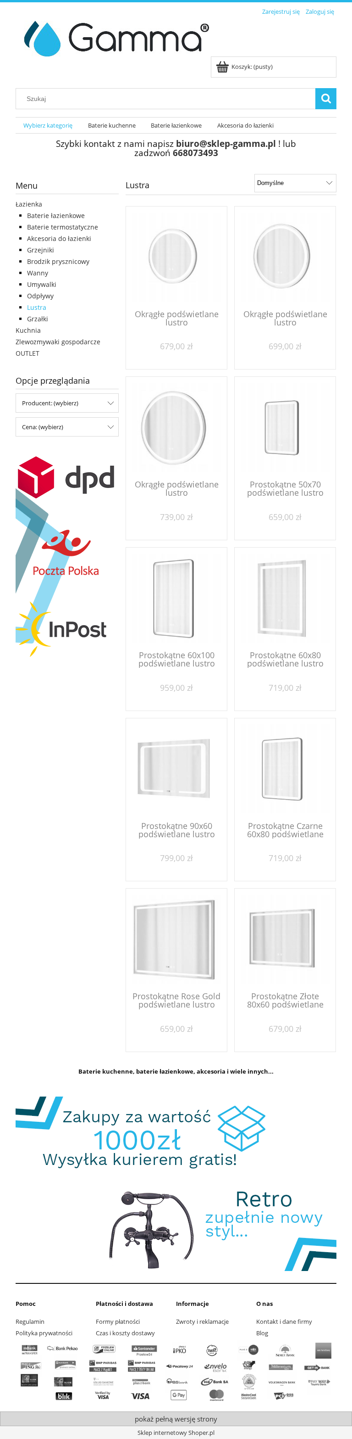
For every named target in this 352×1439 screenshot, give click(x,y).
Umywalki (41, 284)
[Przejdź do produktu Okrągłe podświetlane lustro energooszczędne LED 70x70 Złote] (285, 257)
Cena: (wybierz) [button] (42, 427)
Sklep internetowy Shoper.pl (176, 1432)
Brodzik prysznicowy (58, 261)
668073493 (195, 152)
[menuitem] (48, 126)
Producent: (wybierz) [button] (50, 403)
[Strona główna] (113, 37)
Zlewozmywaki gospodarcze (58, 341)
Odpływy (40, 295)
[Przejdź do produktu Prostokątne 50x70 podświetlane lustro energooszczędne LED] (285, 427)
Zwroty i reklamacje (202, 1321)
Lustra (36, 307)
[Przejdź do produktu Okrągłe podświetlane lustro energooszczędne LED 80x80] (176, 427)
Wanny (37, 273)
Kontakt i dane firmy (284, 1321)
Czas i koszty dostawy (125, 1333)
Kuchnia (28, 330)
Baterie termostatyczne (62, 227)
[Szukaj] (325, 98)
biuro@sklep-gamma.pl (226, 143)
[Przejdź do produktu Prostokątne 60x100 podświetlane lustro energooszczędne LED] (176, 598)
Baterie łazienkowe (56, 215)
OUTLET (27, 353)
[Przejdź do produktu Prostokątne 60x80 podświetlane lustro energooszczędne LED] (285, 598)
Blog (262, 1333)
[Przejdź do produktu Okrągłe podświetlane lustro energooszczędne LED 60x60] (176, 257)
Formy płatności (118, 1321)
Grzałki (37, 318)
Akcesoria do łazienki (59, 238)
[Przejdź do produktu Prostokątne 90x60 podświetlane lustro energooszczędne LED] (176, 768)
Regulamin (30, 1321)
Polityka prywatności (44, 1333)
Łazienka (29, 204)
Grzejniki (40, 250)
